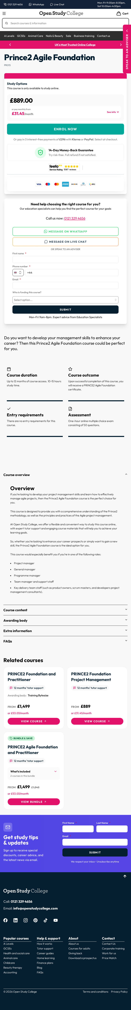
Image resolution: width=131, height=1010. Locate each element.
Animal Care (35, 36)
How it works (44, 943)
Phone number (21, 266)
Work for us (109, 953)
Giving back (75, 953)
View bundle (32, 801)
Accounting (10, 972)
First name (19, 253)
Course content (15, 610)
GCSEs (21, 36)
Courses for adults (79, 948)
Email (16, 279)
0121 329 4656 (74, 218)
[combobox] (65, 299)
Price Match (109, 958)
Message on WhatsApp (68, 231)
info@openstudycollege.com (35, 908)
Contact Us (108, 943)
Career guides (45, 953)
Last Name (103, 823)
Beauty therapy (12, 967)
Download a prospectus (82, 958)
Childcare (9, 962)
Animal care (10, 958)
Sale (68, 36)
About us (73, 943)
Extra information (17, 631)
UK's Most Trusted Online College (65, 44)
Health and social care (16, 953)
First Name (69, 823)
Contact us (103, 36)
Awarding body (15, 620)
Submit (65, 309)
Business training (84, 36)
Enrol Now (65, 129)
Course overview (16, 475)
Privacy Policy (119, 991)
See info (111, 112)
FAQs (7, 641)
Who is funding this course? (26, 292)
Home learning (46, 958)
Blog (39, 967)
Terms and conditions (95, 991)
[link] (33, 698)
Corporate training (113, 948)
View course (32, 721)
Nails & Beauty (54, 36)
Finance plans (45, 962)
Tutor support (45, 948)
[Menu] (4, 13)
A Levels (9, 36)
